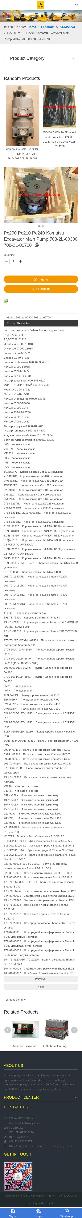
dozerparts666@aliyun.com (25, 1122)
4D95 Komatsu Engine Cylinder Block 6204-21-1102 (33, 1045)
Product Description (19, 323)
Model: (11, 317)
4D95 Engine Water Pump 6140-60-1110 (63, 1045)
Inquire (43, 279)
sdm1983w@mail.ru (21, 1117)
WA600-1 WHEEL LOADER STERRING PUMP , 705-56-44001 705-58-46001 (20, 154)
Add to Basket (41, 288)
